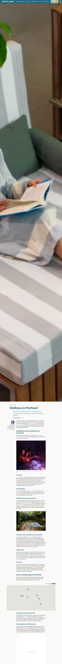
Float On (34, 567)
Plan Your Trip (45, 1)
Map (54, 583)
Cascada (17, 477)
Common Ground (30, 537)
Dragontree (26, 616)
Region (40, 1)
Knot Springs (18, 492)
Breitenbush (38, 435)
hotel (41, 481)
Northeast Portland (20, 504)
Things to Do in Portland (20, 1)
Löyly (30, 554)
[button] (28, 589)
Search (60, 2)
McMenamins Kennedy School (26, 503)
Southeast (18, 557)
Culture (28, 1)
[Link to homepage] (8, 1)
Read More (13, 429)
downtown (31, 490)
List (50, 583)
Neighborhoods (34, 1)
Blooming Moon (26, 627)
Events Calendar (53, 2)
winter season (32, 423)
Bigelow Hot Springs (20, 436)
